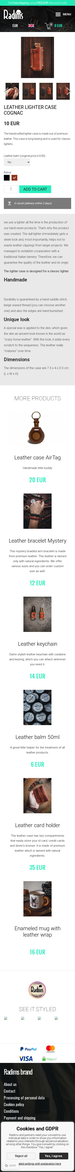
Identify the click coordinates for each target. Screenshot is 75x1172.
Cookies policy (14, 1104)
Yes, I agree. (54, 1156)
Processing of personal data (24, 1097)
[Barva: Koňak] (14, 178)
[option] (12, 91)
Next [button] (69, 91)
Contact (9, 1091)
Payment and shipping (20, 1118)
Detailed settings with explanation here (37, 1163)
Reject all (21, 1156)
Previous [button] (6, 91)
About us (10, 1084)
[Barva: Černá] (7, 178)
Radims (13, 14)
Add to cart (35, 189)
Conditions (11, 1111)
